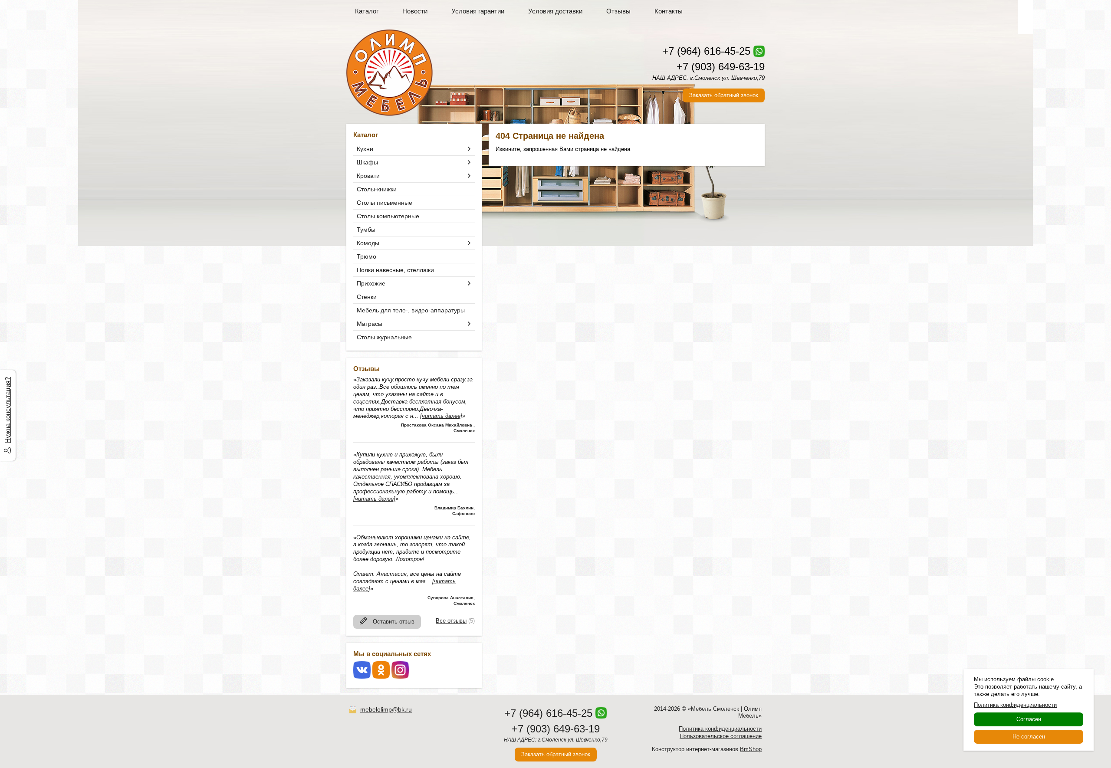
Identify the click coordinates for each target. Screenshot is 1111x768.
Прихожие (371, 283)
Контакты (668, 11)
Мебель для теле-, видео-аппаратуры (411, 310)
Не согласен (1028, 736)
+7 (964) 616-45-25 (706, 51)
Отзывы (618, 11)
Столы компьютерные (388, 216)
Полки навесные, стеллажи (395, 269)
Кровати (368, 175)
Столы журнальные (384, 337)
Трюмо (366, 256)
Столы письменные (384, 202)
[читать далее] (441, 416)
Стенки (367, 296)
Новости (414, 11)
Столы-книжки (377, 189)
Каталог (366, 11)
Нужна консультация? (7, 410)
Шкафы (367, 162)
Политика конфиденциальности (720, 728)
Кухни (365, 148)
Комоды (368, 243)
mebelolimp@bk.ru (386, 709)
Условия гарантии (477, 11)
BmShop (751, 749)
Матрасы (369, 323)
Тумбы (366, 229)
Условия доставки (555, 11)
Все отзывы (451, 620)
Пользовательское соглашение (721, 736)
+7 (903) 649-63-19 (721, 66)
